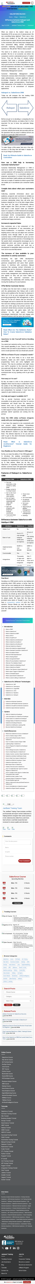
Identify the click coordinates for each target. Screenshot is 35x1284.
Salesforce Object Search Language (15, 788)
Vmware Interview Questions (19, 1208)
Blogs (16, 17)
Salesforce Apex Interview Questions (15, 708)
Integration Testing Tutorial (9, 1168)
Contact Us (4, 1270)
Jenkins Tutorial (6, 1172)
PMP (10, 967)
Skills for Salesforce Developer (14, 714)
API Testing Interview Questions (15, 1212)
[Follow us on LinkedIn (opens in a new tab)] (14, 1248)
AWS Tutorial (5, 1125)
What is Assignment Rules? (13, 658)
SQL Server (6, 962)
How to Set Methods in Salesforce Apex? (16, 786)
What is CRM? (9, 629)
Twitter (8, 795)
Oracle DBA (22, 970)
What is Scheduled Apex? (12, 673)
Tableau (14, 973)
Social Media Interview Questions (24, 1219)
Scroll (33, 1275)
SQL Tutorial (4, 1116)
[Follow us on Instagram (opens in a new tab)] (18, 1248)
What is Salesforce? (11, 631)
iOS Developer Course (8, 1078)
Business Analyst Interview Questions (10, 1197)
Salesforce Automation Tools (13, 762)
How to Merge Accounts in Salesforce (16, 749)
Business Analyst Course (9, 1081)
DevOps (5, 964)
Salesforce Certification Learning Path (15, 725)
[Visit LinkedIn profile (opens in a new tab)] (13, 828)
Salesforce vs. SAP (11, 684)
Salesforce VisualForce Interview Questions (17, 705)
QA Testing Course (7, 1062)
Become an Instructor (25, 1265)
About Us (4, 1273)
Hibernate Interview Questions (19, 1206)
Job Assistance (6, 1262)
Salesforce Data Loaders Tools (14, 776)
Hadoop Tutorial (5, 1127)
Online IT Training (7, 981)
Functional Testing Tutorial (9, 1135)
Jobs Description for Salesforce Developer (17, 716)
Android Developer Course (9, 1095)
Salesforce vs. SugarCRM (12, 688)
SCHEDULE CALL (23, 9)
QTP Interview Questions (14, 1223)
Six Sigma (20, 973)
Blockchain (15, 975)
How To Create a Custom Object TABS (16, 741)
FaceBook (3, 795)
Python (15, 970)
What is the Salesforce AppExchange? (16, 648)
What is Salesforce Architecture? (14, 640)
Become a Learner (24, 1262)
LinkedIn (13, 795)
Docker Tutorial (5, 1179)
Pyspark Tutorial (6, 1156)
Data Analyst (6, 973)
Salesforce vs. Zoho (11, 690)
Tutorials (4, 1267)
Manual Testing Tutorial (8, 1142)
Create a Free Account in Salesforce (15, 766)
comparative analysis (13, 602)
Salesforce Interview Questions (14, 701)
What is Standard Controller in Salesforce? (17, 650)
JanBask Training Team (18, 25)
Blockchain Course (7, 1073)
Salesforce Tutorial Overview (18, 620)
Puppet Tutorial (5, 1165)
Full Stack (17, 959)
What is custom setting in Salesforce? (16, 677)
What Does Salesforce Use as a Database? (17, 733)
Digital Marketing (26, 964)
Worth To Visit (22, 967)
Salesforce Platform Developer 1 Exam (16, 760)
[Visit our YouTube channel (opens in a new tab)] (6, 1248)
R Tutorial (4, 1158)
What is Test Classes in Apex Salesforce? (16, 669)
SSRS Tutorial (5, 1130)
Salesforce (23, 17)
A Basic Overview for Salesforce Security (14, 1014)
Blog (2, 1265)
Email (23, 795)
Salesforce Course (7, 1057)
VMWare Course (6, 1097)
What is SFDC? (10, 635)
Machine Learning (7, 970)
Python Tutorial (5, 1153)
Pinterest (18, 795)
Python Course (6, 1071)
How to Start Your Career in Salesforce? (16, 758)
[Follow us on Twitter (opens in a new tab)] (3, 1248)
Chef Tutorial (5, 1170)
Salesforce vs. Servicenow (13, 686)
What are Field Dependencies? (14, 654)
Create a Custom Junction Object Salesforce (17, 754)
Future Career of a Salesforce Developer (16, 718)
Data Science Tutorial (7, 1123)
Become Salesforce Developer (14, 727)
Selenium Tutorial (6, 1144)
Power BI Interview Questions (15, 1215)
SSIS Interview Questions (18, 1226)
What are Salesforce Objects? (13, 646)
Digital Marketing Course (9, 1093)
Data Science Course (8, 1088)
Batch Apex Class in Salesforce (14, 764)
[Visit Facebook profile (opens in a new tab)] (4, 828)
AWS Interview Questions (14, 1199)
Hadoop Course (6, 1086)
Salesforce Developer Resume (14, 722)
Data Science (12, 964)
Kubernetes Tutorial (7, 1146)
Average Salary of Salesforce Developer (16, 720)
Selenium (15, 967)
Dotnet (5, 967)
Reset (16, 1005)
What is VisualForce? (11, 637)
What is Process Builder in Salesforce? (16, 661)
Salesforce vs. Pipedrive (12, 692)
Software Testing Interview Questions (17, 1201)
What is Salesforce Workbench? (14, 644)
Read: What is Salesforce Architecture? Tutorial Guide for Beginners (18, 444)
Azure (11, 959)
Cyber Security (12, 978)
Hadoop (23, 962)
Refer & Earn (22, 1270)
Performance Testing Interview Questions (12, 1221)
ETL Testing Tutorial (7, 1151)
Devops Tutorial (5, 1120)
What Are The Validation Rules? (14, 663)
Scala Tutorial (5, 1149)
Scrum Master (6, 975)
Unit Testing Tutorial (7, 1161)
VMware (20, 978)
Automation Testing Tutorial (9, 1139)
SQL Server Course (7, 1059)
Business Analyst (14, 962)
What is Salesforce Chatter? (13, 667)
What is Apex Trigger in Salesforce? (15, 671)
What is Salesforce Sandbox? (13, 642)
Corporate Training (24, 1259)
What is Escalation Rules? (12, 652)
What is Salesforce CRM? (12, 633)
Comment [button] (30, 25)
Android (5, 978)
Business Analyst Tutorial (8, 1118)
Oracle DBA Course (7, 1076)
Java (18, 964)
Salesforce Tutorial (6, 1111)
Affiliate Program (24, 1267)
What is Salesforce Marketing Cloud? (15, 665)
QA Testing (24, 959)
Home (10, 17)
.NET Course (5, 1069)
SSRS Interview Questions (18, 1217)
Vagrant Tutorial (6, 1177)
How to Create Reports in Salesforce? (15, 752)
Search (8, 1005)
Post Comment (24, 861)
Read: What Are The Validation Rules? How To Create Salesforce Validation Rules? (18, 332)
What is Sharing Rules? (12, 656)
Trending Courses (6, 1259)
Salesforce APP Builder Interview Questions (17, 703)
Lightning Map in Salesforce (13, 743)
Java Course (5, 1066)
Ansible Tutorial (5, 1175)
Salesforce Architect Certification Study (16, 756)
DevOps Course (6, 1064)
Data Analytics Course (8, 1090)
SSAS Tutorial (5, 1137)
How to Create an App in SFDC (14, 735)
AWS (28, 962)
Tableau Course (6, 1100)
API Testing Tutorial (7, 1163)
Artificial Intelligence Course (10, 1102)
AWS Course (5, 1083)
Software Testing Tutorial (8, 1113)
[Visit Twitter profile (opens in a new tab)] (8, 828)
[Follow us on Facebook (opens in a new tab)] (10, 1248)
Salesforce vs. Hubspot (12, 695)
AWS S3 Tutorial (6, 1132)
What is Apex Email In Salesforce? (14, 675)
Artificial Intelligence (24, 975)
